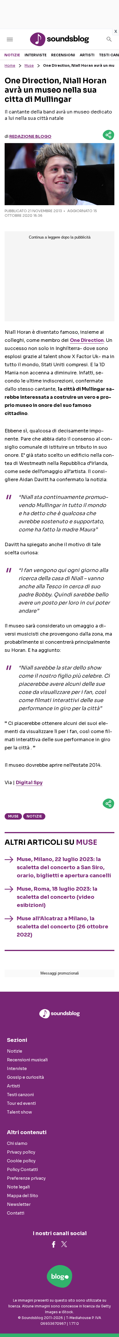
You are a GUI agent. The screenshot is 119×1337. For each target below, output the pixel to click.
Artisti (87, 55)
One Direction (87, 340)
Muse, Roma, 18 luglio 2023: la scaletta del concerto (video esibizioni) (57, 897)
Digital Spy (29, 783)
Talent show (19, 1112)
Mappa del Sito (22, 1195)
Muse (29, 65)
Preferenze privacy (26, 1178)
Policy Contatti (22, 1169)
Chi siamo (17, 1143)
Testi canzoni (20, 1094)
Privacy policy (21, 1152)
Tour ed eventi (21, 1103)
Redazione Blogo (30, 136)
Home (10, 65)
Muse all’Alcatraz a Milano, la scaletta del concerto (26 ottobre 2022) (62, 926)
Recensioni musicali (27, 1059)
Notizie (12, 55)
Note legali (18, 1187)
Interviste (36, 55)
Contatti (15, 1213)
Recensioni (63, 55)
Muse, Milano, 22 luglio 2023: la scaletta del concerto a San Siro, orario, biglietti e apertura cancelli (64, 867)
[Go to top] (107, 1318)
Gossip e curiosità (25, 1077)
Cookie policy (21, 1160)
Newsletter (19, 1204)
